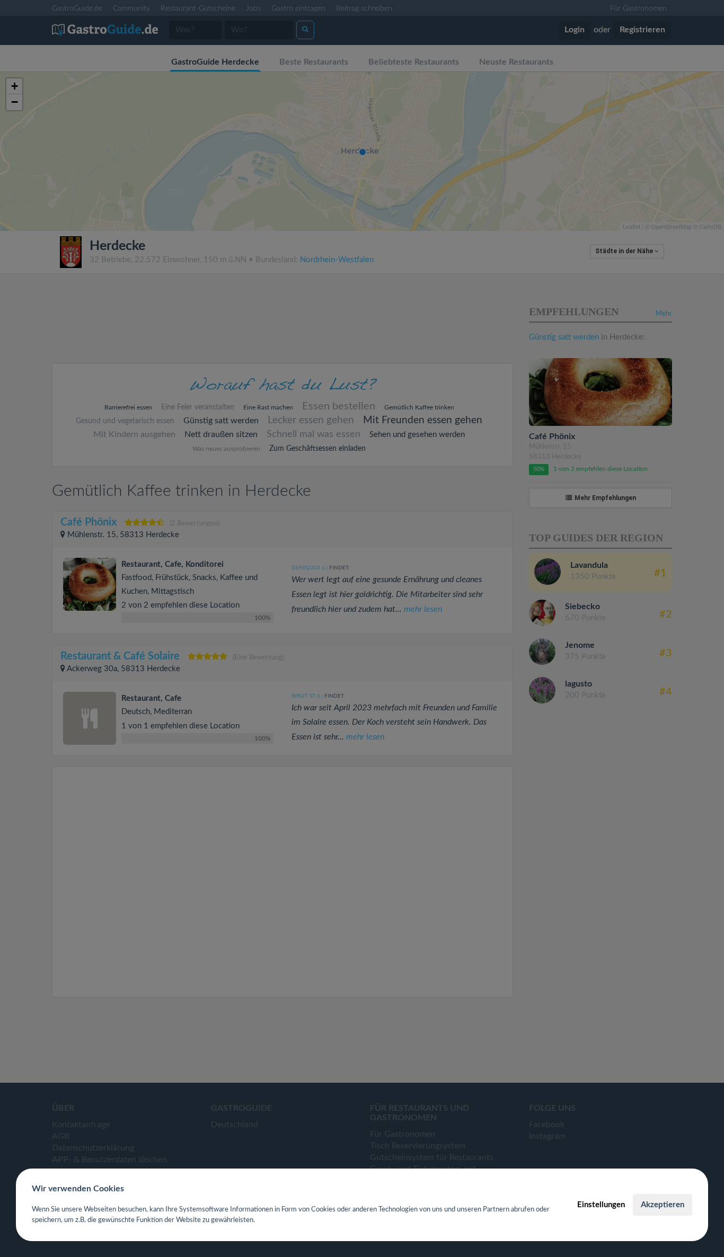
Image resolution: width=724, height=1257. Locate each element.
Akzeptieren (662, 1205)
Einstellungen (601, 1205)
